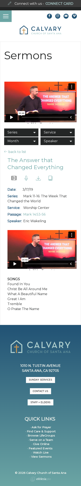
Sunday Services (40, 379)
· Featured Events (39, 448)
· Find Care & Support (40, 431)
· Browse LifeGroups (40, 435)
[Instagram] (57, 16)
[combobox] (21, 132)
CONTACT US (40, 391)
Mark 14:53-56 (34, 214)
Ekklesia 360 (40, 479)
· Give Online (40, 444)
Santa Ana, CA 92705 (40, 371)
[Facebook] (49, 16)
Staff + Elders (40, 402)
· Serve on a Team (40, 439)
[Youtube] (66, 16)
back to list (16, 152)
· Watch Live (40, 452)
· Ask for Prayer (40, 427)
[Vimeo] (74, 16)
